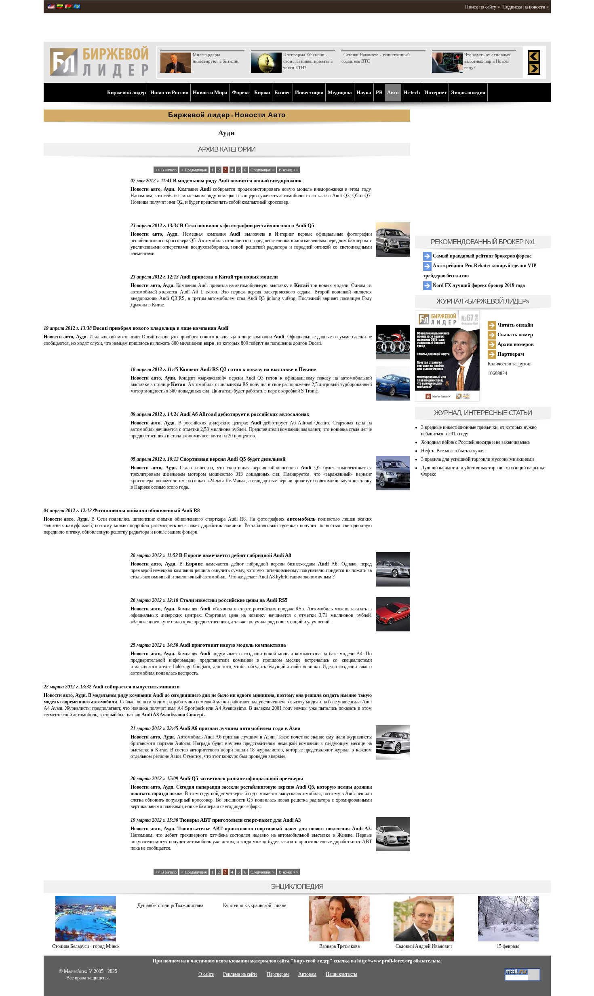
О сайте (206, 974)
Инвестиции (309, 92)
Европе (194, 564)
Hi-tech (411, 92)
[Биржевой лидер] (99, 77)
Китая (178, 384)
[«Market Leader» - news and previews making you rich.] (51, 7)
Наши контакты (341, 974)
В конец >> (288, 170)
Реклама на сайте (240, 974)
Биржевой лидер (126, 92)
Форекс (241, 92)
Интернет (435, 92)
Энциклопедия (468, 92)
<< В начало (166, 170)
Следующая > (262, 170)
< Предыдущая (194, 170)
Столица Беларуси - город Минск (86, 946)
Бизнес (282, 92)
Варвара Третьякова (339, 946)
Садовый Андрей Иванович (424, 946)
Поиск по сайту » (482, 7)
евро (209, 343)
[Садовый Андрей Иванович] (424, 940)
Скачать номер (514, 334)
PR (379, 92)
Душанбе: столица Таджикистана (170, 905)
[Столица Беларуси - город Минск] (85, 940)
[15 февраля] (508, 940)
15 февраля (508, 946)
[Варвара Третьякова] (339, 940)
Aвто (393, 92)
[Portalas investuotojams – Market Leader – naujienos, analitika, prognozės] (59, 7)
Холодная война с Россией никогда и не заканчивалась (475, 442)
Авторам (307, 974)
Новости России (169, 92)
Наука (363, 92)
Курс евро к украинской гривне (254, 905)
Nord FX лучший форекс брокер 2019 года (478, 285)
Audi (205, 189)
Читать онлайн (514, 325)
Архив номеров (515, 344)
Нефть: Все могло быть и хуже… (454, 451)
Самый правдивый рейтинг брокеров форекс (481, 256)
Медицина (340, 92)
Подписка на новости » (525, 7)
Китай (301, 285)
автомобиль (301, 519)
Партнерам (510, 354)
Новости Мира (210, 92)
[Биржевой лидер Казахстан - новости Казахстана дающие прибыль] (76, 7)
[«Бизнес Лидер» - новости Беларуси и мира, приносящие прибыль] (68, 7)
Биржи (262, 92)
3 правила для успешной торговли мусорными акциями (477, 459)
